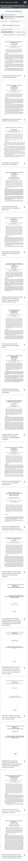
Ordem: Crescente (21, 34)
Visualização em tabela (20, 32)
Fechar (13, 15)
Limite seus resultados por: (14, 11)
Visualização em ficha (8, 32)
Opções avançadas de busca (11, 25)
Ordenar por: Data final (9, 34)
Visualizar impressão (7, 29)
